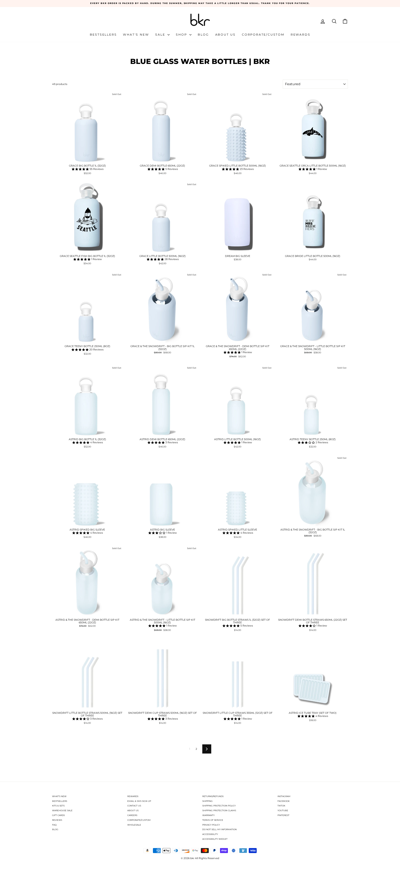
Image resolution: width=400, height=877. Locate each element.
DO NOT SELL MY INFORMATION (219, 829)
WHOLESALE (134, 824)
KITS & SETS (58, 805)
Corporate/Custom (263, 34)
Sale (160, 34)
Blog (203, 34)
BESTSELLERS (59, 801)
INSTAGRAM (284, 796)
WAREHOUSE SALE (62, 810)
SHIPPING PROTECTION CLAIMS (219, 810)
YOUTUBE (283, 810)
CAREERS (132, 815)
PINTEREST (283, 815)
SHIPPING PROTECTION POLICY (219, 805)
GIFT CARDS (58, 815)
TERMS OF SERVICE (212, 820)
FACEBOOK (284, 801)
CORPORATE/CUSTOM (139, 820)
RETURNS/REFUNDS (213, 796)
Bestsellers (103, 34)
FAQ (54, 824)
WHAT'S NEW (59, 796)
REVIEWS (57, 820)
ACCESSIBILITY (210, 834)
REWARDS (132, 796)
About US (225, 34)
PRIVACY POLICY (211, 824)
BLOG (55, 829)
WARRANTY (208, 815)
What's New (136, 34)
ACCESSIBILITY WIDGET (215, 839)
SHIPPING (207, 801)
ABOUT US (133, 810)
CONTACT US (134, 805)
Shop (182, 34)
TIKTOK (281, 805)
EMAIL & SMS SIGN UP (139, 801)
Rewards (300, 34)
